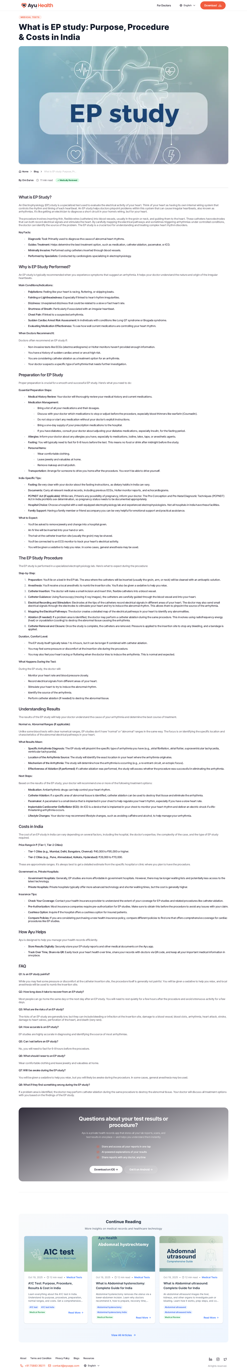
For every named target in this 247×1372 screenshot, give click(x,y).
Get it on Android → (141, 1169)
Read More (74, 1312)
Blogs (76, 1358)
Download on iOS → (106, 1169)
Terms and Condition (40, 1358)
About (23, 1358)
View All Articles (121, 1335)
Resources (88, 1358)
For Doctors (164, 5)
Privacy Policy (62, 1358)
